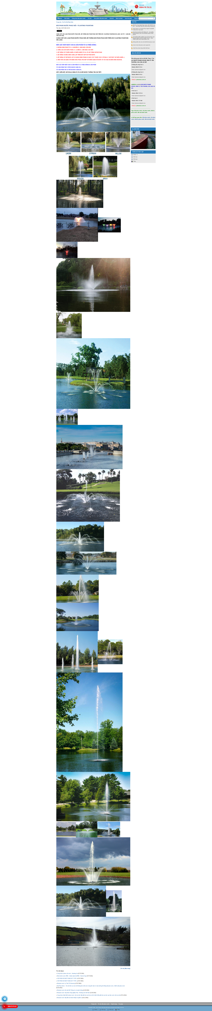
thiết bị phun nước (139, 119)
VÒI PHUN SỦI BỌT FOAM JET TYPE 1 (67, 981)
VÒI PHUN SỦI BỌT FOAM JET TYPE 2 (67, 978)
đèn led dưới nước (150, 119)
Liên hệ (111, 18)
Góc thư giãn (128, 18)
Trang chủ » (59, 22)
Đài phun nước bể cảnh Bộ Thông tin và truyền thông (70, 990)
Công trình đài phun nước (78, 18)
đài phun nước (146, 117)
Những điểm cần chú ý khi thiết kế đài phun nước (144, 42)
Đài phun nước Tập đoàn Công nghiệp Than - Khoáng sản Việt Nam (73, 992)
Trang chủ (93, 1004)
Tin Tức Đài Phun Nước (67, 22)
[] (122, 968)
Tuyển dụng (114, 1004)
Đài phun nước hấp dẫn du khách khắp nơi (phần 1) (69, 997)
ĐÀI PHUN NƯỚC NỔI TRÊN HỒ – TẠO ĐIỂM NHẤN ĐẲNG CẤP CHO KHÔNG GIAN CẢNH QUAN (143, 33)
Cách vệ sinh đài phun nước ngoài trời (141, 45)
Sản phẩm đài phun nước (100, 18)
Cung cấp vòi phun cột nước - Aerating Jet (67, 973)
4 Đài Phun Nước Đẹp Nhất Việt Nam (141, 48)
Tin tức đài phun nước (103, 1004)
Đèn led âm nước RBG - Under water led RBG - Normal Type (71, 976)
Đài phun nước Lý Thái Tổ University (66, 983)
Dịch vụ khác (119, 18)
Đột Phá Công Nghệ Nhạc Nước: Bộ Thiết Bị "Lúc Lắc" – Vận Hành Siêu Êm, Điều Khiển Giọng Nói (144, 26)
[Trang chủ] (59, 18)
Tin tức (90, 18)
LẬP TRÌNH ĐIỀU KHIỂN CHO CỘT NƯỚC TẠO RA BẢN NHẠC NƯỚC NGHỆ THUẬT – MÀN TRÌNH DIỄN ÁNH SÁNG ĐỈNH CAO (143, 38)
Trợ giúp (121, 1004)
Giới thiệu (66, 18)
